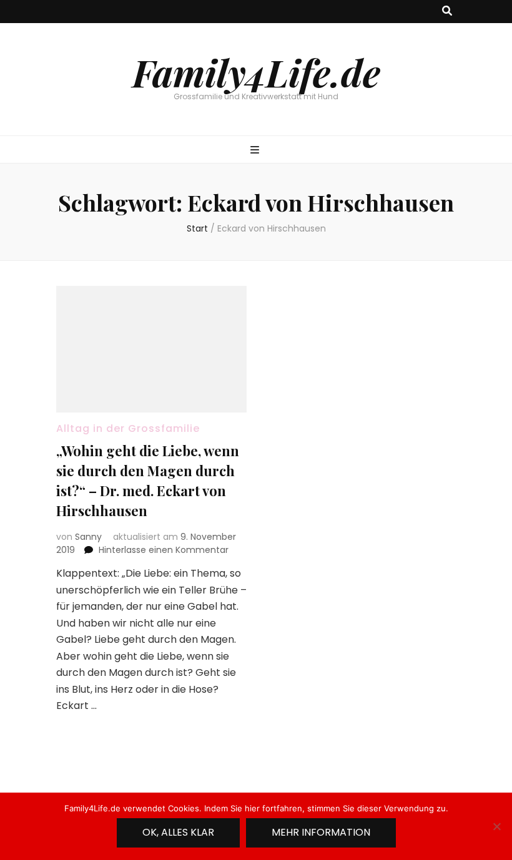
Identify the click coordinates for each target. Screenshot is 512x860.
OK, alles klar (178, 832)
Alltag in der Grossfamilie (128, 428)
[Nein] (496, 826)
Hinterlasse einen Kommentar (164, 550)
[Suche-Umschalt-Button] (447, 11)
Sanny (88, 536)
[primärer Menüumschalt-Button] (256, 150)
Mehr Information (321, 832)
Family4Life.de (256, 72)
